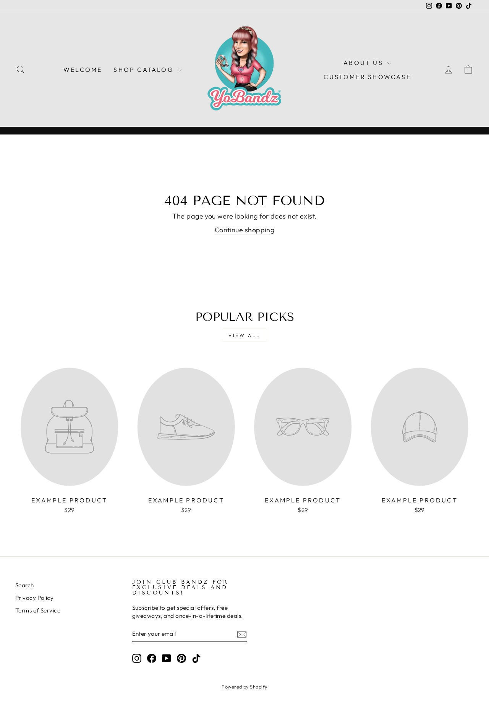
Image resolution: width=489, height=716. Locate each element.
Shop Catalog (144, 69)
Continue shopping (245, 229)
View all (244, 335)
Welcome (82, 69)
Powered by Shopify (244, 687)
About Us (364, 62)
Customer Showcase (367, 77)
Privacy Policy (34, 597)
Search (24, 585)
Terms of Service (37, 610)
